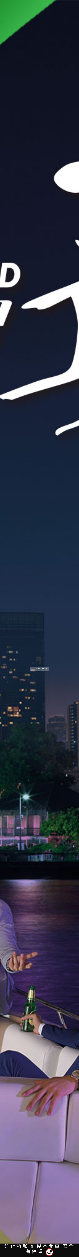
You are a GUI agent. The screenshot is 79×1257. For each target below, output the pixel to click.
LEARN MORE (40, 669)
